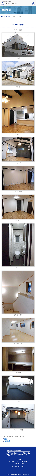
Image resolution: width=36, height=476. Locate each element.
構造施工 (7, 441)
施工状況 (8, 16)
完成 (5, 439)
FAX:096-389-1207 (18, 466)
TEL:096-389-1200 (18, 464)
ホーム (1, 16)
